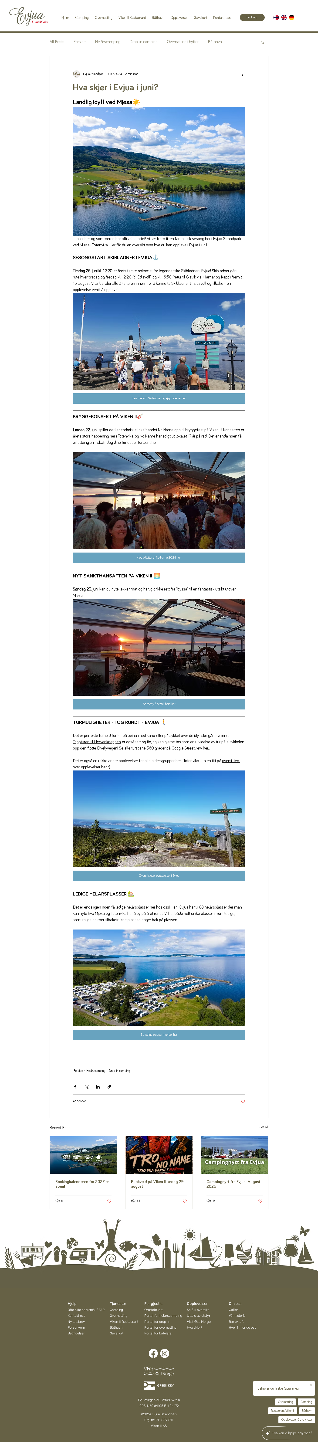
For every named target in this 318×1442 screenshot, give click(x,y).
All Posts (57, 42)
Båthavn (215, 42)
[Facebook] (153, 1353)
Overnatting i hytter (183, 42)
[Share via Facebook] (75, 1087)
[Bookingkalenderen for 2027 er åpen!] (83, 1155)
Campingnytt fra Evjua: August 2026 (233, 1184)
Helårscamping (107, 42)
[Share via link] (109, 1087)
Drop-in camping (144, 42)
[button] (262, 42)
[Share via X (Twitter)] (86, 1087)
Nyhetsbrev (76, 1322)
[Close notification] (311, 1385)
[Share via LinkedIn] (98, 1087)
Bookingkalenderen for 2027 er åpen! (82, 1184)
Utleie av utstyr (198, 1315)
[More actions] (242, 74)
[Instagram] (164, 1353)
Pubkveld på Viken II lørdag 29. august (157, 1184)
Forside (80, 42)
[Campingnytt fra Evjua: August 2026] (234, 1155)
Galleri (234, 1310)
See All (264, 1127)
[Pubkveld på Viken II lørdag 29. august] (159, 1155)
